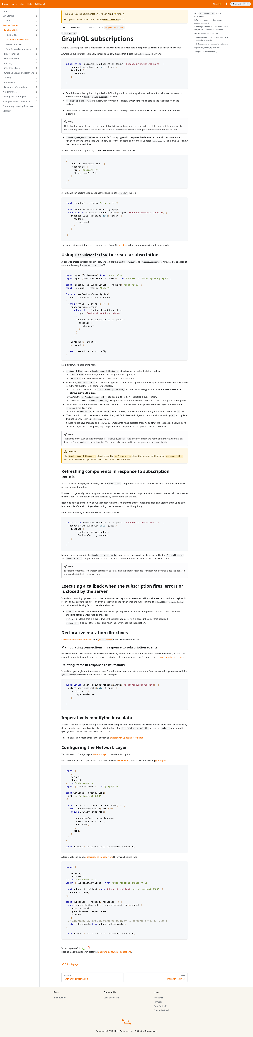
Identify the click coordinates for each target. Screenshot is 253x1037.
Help (29, 4)
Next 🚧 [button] (217, 4)
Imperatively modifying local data (207, 47)
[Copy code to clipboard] (184, 61)
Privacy (157, 997)
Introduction (59, 997)
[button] (20, 16)
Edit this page (71, 964)
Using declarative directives (169, 657)
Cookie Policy (160, 1010)
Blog (22, 4)
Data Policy (159, 1006)
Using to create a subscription (208, 14)
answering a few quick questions (114, 951)
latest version (110, 19)
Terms (157, 1001)
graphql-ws (161, 760)
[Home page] (63, 27)
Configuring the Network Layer (206, 51)
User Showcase (111, 997)
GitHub (38, 4)
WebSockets (123, 760)
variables (122, 245)
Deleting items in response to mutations (212, 44)
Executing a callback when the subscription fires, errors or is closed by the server (211, 28)
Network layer (100, 754)
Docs (14, 4)
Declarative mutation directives (77, 639)
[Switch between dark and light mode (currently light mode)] (227, 4)
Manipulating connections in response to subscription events (212, 38)
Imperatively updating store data (126, 737)
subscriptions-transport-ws (99, 856)
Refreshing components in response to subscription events (209, 21)
